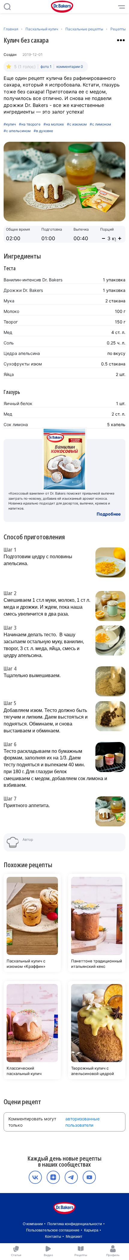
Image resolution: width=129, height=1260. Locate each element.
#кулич (10, 124)
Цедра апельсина (22, 353)
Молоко (11, 311)
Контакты (53, 1236)
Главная (11, 29)
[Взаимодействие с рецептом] (120, 40)
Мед (8, 332)
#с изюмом (77, 124)
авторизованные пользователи (82, 1122)
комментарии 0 (69, 66)
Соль (9, 342)
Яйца (9, 374)
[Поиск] (7, 6)
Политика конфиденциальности (74, 1224)
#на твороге (29, 124)
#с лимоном (100, 124)
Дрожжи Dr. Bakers (23, 290)
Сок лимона (16, 424)
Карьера (91, 1230)
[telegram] (71, 1177)
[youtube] (89, 1177)
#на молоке (54, 124)
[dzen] (53, 1177)
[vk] (35, 1177)
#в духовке (43, 131)
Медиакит (74, 1236)
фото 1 (46, 66)
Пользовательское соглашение (53, 1230)
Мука (9, 300)
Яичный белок (18, 403)
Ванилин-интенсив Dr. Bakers (33, 279)
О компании (33, 1224)
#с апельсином (17, 131)
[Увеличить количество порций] (119, 238)
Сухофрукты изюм (23, 363)
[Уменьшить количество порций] (103, 238)
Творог (11, 321)
